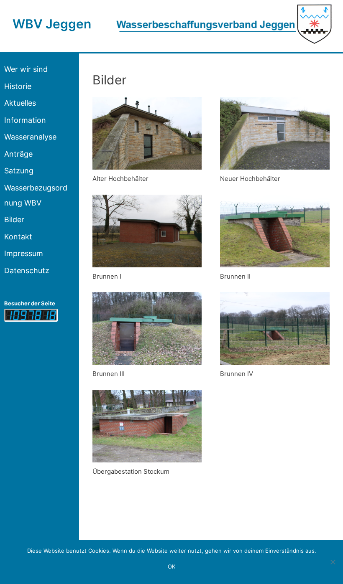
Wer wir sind (26, 69)
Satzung (18, 170)
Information (25, 120)
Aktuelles (20, 103)
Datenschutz (26, 270)
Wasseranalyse (30, 136)
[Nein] (332, 562)
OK (171, 566)
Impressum (23, 253)
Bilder (14, 219)
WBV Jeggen (52, 23)
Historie (17, 86)
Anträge (18, 154)
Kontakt (18, 236)
